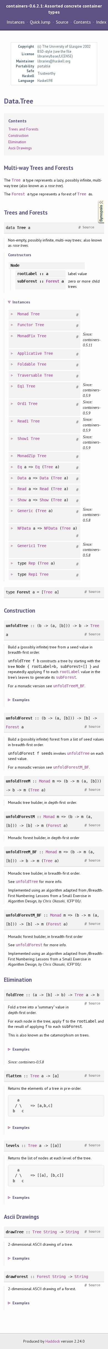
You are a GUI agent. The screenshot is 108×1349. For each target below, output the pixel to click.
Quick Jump (40, 22)
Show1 (23, 438)
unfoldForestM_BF (71, 767)
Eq (19, 467)
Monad (23, 314)
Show (21, 500)
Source (62, 22)
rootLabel (69, 672)
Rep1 (33, 574)
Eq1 (20, 386)
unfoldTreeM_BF (68, 686)
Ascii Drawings (20, 147)
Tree (16, 180)
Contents (82, 22)
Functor (25, 325)
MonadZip (26, 456)
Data (21, 478)
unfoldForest (29, 945)
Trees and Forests (23, 129)
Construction (18, 135)
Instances (16, 22)
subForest (66, 677)
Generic (25, 511)
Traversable (29, 375)
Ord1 (21, 403)
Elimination (17, 141)
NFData (24, 528)
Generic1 (26, 545)
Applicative (29, 353)
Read (21, 489)
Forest (18, 194)
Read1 (23, 421)
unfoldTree (78, 753)
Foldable (26, 364)
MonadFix (26, 336)
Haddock (52, 1341)
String (50, 1232)
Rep (32, 563)
